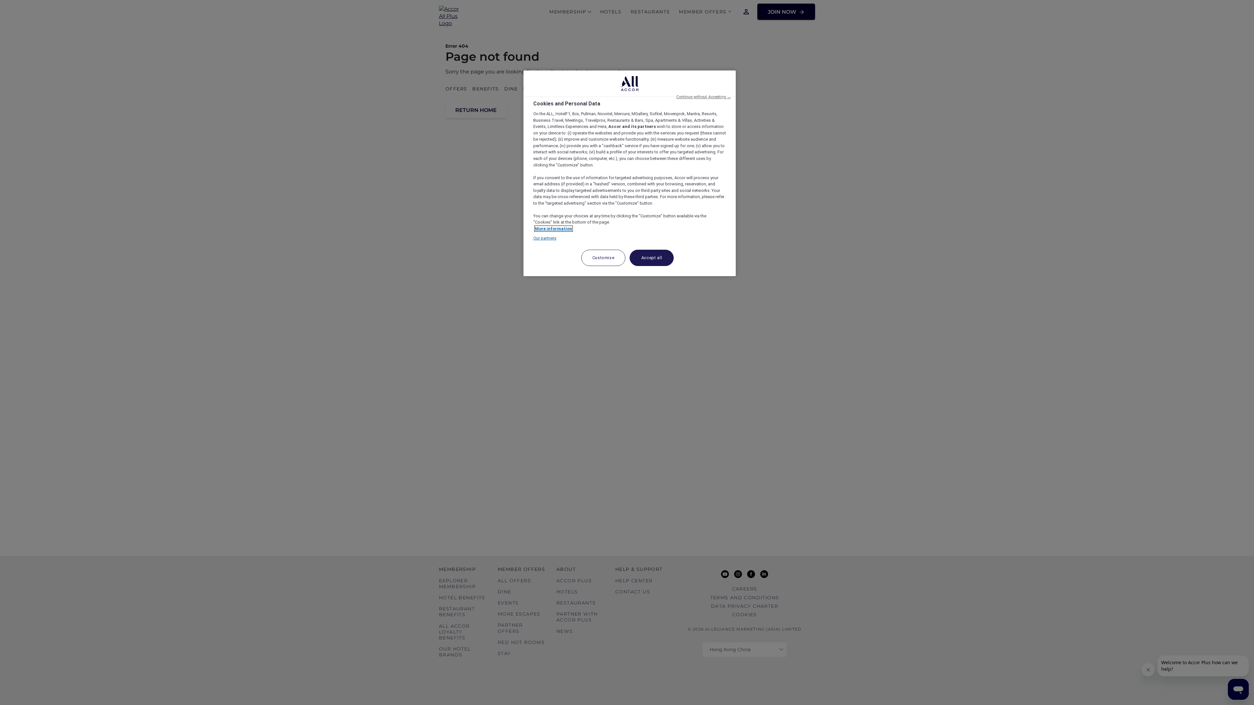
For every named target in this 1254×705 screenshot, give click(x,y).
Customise (603, 257)
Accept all (651, 257)
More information (553, 228)
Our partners (544, 238)
